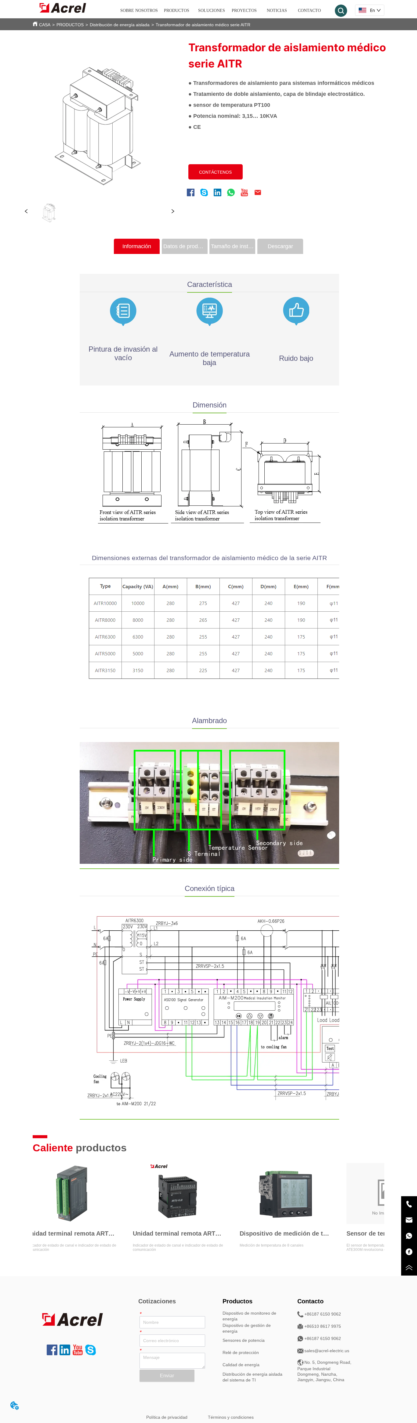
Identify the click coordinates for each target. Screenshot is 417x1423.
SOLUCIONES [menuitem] (211, 10)
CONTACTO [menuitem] (309, 10)
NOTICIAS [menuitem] (277, 10)
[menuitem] (176, 10)
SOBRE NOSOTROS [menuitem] (139, 10)
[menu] (223, 10)
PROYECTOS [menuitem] (244, 10)
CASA (44, 24)
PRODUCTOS (70, 24)
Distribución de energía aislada (120, 24)
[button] (176, 11)
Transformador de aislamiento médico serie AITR (203, 24)
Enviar (167, 1375)
